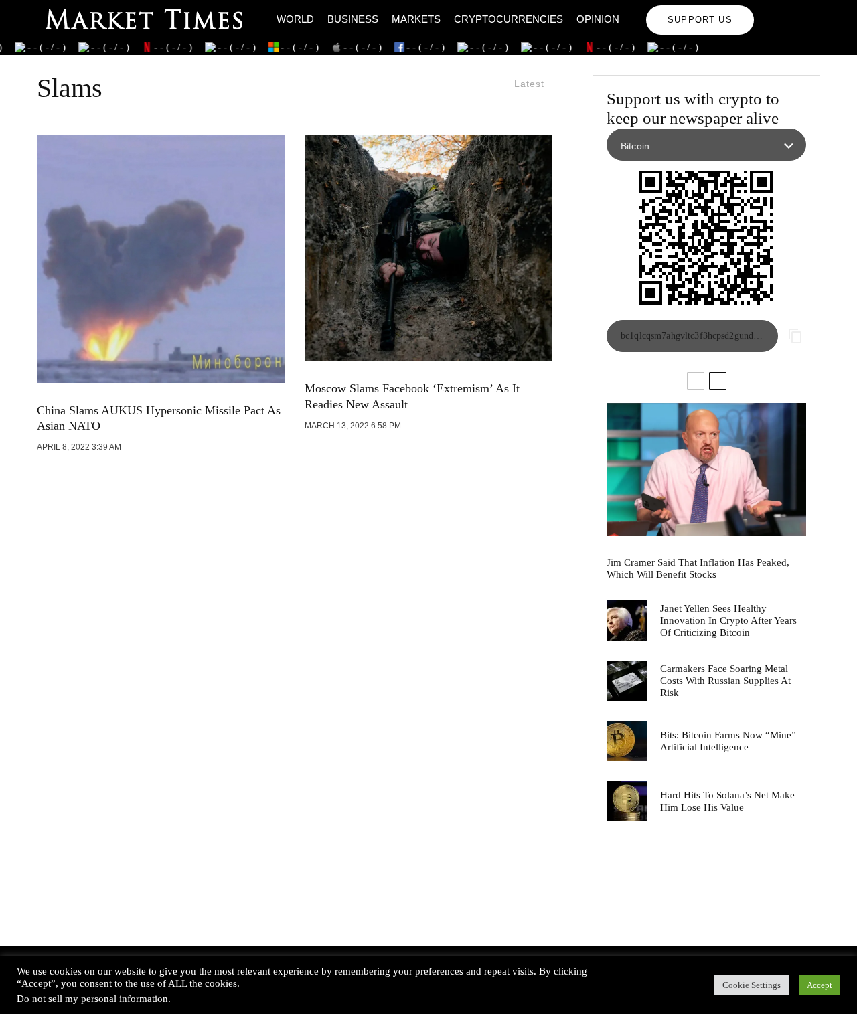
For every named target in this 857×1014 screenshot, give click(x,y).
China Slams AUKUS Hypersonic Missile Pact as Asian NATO (159, 418)
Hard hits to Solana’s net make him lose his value (727, 801)
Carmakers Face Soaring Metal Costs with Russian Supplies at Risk (725, 680)
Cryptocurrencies (508, 19)
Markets (416, 19)
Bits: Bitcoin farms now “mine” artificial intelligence (728, 741)
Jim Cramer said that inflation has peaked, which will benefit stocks (698, 568)
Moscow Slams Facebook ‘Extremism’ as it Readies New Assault (412, 396)
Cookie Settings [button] (751, 985)
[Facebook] (773, 10)
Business (352, 19)
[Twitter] (792, 10)
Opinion (597, 19)
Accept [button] (819, 985)
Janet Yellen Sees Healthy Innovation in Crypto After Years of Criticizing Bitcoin (728, 620)
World (295, 19)
